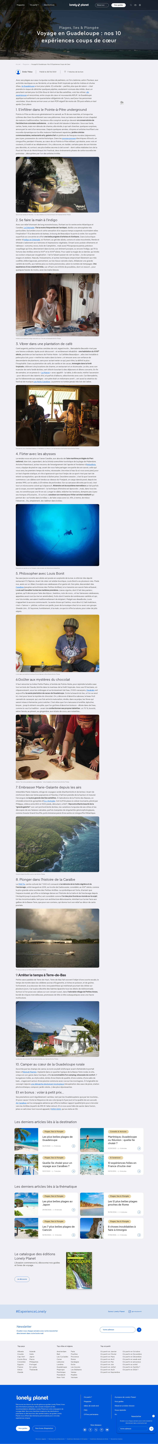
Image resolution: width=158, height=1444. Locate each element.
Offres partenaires (91, 1414)
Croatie (20, 1354)
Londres (60, 1364)
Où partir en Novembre (132, 1354)
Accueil (18, 64)
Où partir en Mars (107, 1357)
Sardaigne (75, 1362)
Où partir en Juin (107, 1364)
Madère (74, 1375)
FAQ (85, 1410)
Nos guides (118, 5)
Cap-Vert (21, 1357)
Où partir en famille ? (131, 1367)
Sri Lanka (33, 1367)
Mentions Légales (41, 1439)
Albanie (20, 1352)
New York (61, 1377)
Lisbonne (60, 1362)
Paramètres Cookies (117, 1439)
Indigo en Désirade (31, 240)
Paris (73, 1352)
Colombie (21, 1362)
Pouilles (74, 1354)
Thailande (33, 1370)
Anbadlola (91, 465)
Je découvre (22, 1279)
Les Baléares (76, 1370)
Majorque (60, 1370)
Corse (59, 1359)
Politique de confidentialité (56, 1439)
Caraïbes (20, 587)
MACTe (21, 884)
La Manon (45, 373)
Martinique (61, 1372)
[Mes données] (140, 5)
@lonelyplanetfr (137, 1311)
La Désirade (29, 228)
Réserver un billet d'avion (124, 1406)
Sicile (73, 1364)
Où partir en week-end (132, 1359)
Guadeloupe (62, 1367)
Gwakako (90, 690)
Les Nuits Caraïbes (41, 382)
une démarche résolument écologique (47, 1084)
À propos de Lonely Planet (125, 1397)
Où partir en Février (108, 1354)
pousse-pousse (69, 138)
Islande (32, 1352)
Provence (75, 1357)
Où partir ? (88, 1397)
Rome (73, 1359)
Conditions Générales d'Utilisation (77, 1439)
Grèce (19, 1370)
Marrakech (61, 1375)
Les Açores (75, 1367)
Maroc (32, 1359)
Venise (73, 1372)
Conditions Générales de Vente (99, 1439)
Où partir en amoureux (132, 1362)
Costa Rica (22, 1359)
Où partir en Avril (107, 1359)
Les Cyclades (62, 1357)
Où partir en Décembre (132, 1357)
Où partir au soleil (130, 1364)
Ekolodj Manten (30, 1072)
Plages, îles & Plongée (79, 28)
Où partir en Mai (107, 1362)
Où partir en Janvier (108, 1352)
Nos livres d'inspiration (44, 1428)
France (20, 1367)
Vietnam (74, 1377)
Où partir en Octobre (131, 1352)
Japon (32, 1357)
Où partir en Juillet (108, 1367)
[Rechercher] (131, 5)
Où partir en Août (107, 1370)
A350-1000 (56, 1109)
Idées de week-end (91, 1406)
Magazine (26, 64)
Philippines (33, 1362)
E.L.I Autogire (49, 801)
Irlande (20, 1372)
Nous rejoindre (120, 1410)
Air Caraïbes (21, 1103)
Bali (58, 1354)
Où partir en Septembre (110, 1372)
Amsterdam (61, 1352)
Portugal (33, 1364)
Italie (31, 1354)
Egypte (20, 1364)
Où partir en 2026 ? (130, 1370)
